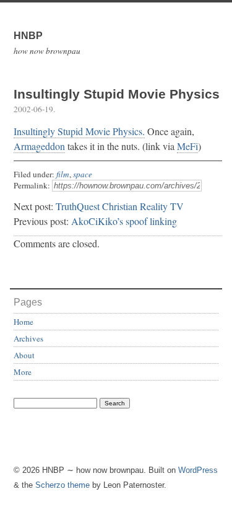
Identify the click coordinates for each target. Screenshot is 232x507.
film (62, 174)
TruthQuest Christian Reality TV (120, 206)
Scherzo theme (62, 485)
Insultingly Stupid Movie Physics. (79, 131)
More (23, 371)
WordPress (198, 470)
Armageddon (39, 145)
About (24, 355)
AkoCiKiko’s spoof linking (124, 220)
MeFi (187, 145)
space (82, 174)
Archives (28, 338)
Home (23, 321)
